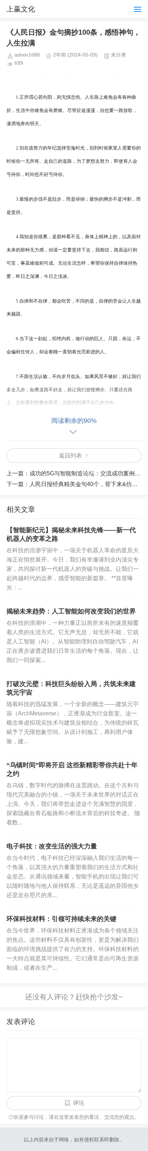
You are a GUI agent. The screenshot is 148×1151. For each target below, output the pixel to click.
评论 (78, 1103)
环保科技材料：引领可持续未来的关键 (61, 918)
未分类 (118, 55)
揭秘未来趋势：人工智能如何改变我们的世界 (71, 611)
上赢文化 (20, 9)
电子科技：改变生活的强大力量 (51, 846)
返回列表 (70, 455)
